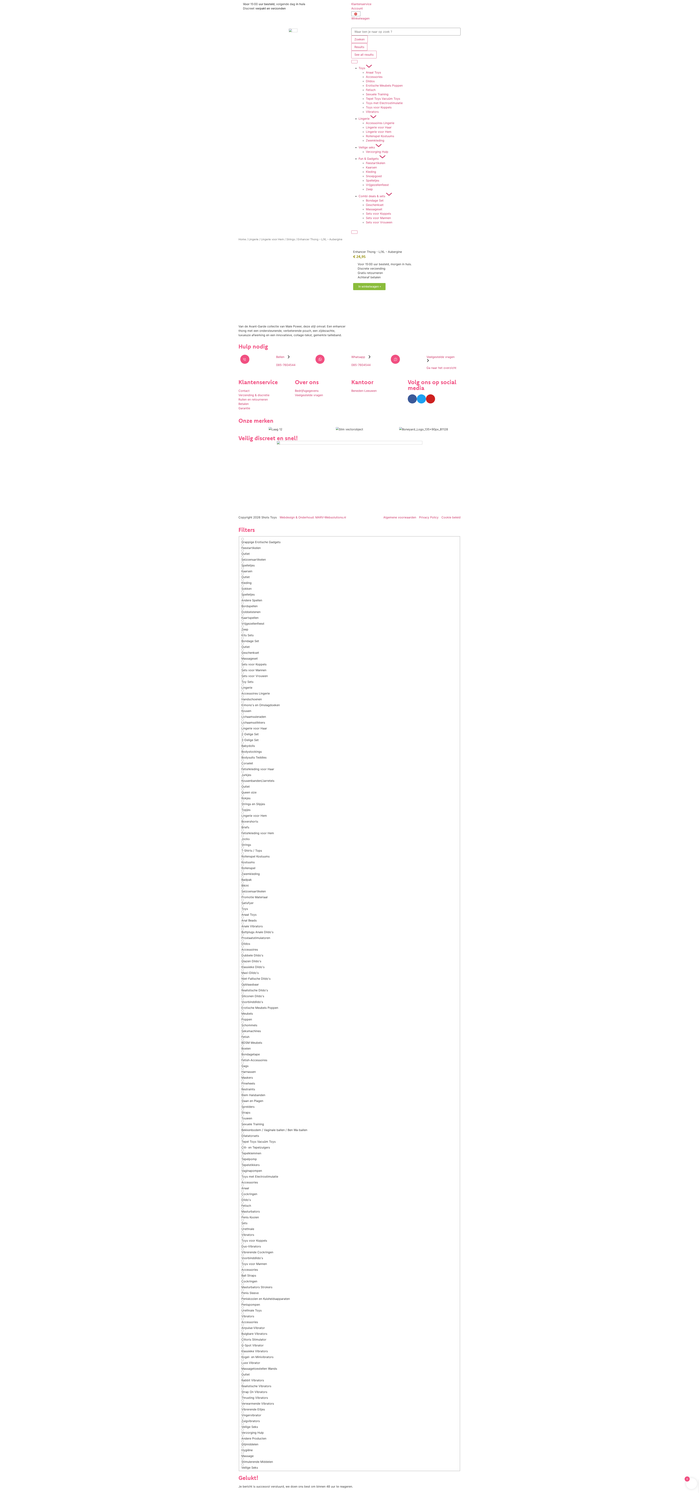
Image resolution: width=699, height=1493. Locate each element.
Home (242, 239)
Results (359, 47)
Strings (290, 239)
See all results (364, 54)
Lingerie (253, 239)
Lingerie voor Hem (272, 239)
